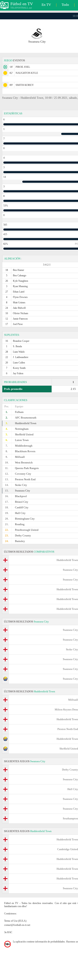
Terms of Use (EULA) (15, 920)
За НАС (8, 932)
